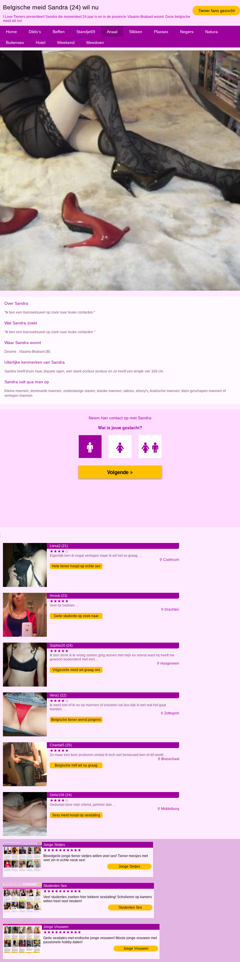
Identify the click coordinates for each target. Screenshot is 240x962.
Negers (186, 31)
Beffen (59, 31)
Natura (211, 31)
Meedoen (95, 42)
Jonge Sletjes (129, 866)
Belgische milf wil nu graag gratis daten (76, 765)
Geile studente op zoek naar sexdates (76, 616)
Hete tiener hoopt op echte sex (76, 566)
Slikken (135, 31)
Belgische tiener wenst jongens (76, 720)
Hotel (40, 42)
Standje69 (85, 31)
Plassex (161, 31)
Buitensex (15, 42)
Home (11, 31)
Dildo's (35, 31)
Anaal (112, 31)
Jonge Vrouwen (135, 948)
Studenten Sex (130, 907)
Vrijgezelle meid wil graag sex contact (76, 670)
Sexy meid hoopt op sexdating (76, 815)
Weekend (66, 42)
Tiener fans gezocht (216, 10)
